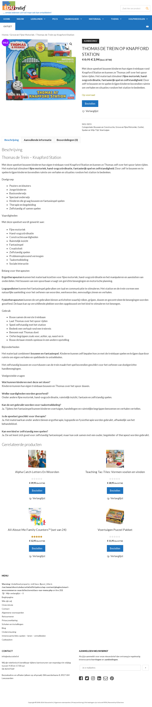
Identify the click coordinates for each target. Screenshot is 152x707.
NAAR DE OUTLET (76, 364)
